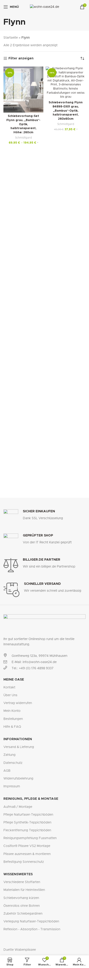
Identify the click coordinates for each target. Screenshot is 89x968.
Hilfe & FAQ (12, 726)
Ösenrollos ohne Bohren (21, 905)
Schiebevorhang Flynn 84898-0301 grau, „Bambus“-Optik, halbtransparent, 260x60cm (66, 110)
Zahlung (9, 754)
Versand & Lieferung (18, 747)
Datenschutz (12, 763)
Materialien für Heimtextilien (24, 890)
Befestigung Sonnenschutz (23, 862)
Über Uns (10, 695)
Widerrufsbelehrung (18, 778)
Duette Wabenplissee (19, 949)
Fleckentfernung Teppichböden (27, 830)
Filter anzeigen (21, 58)
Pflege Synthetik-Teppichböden (27, 822)
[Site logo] (44, 7)
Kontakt (9, 687)
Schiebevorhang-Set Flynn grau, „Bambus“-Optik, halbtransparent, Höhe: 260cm (23, 124)
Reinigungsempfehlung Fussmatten (30, 838)
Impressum (11, 786)
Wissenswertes (18, 874)
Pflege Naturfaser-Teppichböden (28, 814)
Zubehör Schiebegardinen (22, 913)
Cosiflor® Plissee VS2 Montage (26, 846)
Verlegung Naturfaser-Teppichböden (31, 921)
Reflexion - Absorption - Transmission (31, 929)
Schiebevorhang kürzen (21, 898)
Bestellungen (13, 719)
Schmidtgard (23, 137)
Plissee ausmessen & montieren (27, 854)
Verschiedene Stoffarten (21, 882)
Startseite (10, 37)
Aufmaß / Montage (17, 807)
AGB (6, 770)
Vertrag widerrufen (17, 703)
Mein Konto (12, 711)
